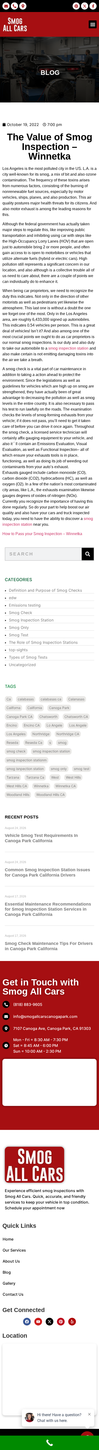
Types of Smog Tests (28, 657)
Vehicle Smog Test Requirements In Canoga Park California (41, 838)
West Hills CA (16, 786)
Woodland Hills (17, 795)
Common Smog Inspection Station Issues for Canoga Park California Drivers (47, 872)
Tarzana (12, 777)
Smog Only (19, 627)
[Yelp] (72, 1321)
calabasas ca (51, 699)
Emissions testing (25, 605)
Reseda (12, 742)
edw (13, 597)
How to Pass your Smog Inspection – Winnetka (42, 534)
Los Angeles (15, 734)
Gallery (9, 1283)
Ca (8, 699)
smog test (81, 769)
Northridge (41, 734)
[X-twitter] (49, 1321)
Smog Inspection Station (31, 620)
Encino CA (32, 725)
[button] (93, 24)
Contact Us (13, 1294)
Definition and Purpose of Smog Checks (45, 590)
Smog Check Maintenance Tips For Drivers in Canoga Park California (49, 946)
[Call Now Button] (49, 1443)
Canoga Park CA (19, 717)
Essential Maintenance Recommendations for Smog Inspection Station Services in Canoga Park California (48, 909)
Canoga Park (59, 708)
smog (62, 742)
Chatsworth (48, 717)
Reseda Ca (33, 742)
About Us (11, 1261)
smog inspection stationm (26, 760)
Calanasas (76, 699)
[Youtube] (38, 1321)
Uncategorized (22, 664)
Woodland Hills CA (50, 795)
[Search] (88, 554)
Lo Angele (54, 725)
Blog (7, 1272)
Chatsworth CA (76, 717)
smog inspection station (68, 348)
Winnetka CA (66, 786)
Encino (11, 725)
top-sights (18, 649)
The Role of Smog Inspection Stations (43, 642)
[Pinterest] (61, 1321)
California (34, 708)
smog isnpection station (25, 769)
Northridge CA (67, 734)
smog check (16, 751)
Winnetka (41, 786)
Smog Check (20, 612)
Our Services (14, 1250)
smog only (59, 769)
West (55, 777)
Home (8, 1239)
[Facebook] (27, 1321)
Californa (13, 708)
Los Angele (78, 725)
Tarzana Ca (35, 777)
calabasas (26, 699)
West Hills (73, 777)
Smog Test (18, 635)
